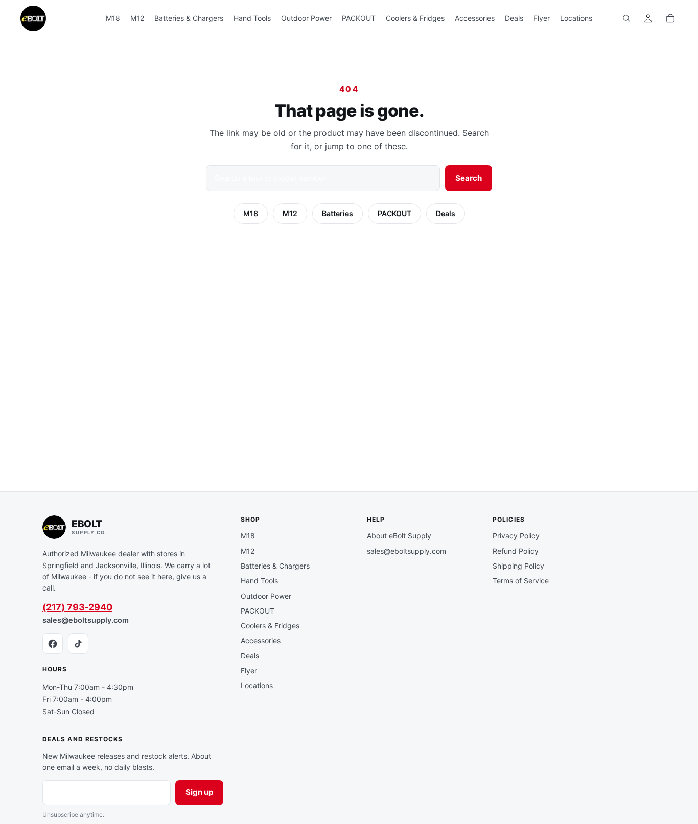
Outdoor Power (266, 596)
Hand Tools (259, 580)
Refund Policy (516, 551)
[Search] (626, 18)
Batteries (337, 213)
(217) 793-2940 (77, 607)
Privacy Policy (516, 535)
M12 (290, 213)
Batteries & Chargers (275, 565)
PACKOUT (394, 213)
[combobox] (323, 178)
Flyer (249, 670)
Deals (445, 213)
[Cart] (670, 18)
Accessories (261, 640)
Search (468, 178)
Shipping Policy (518, 565)
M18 (250, 213)
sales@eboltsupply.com (85, 620)
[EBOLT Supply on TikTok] (78, 643)
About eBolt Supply (399, 535)
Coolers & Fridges (270, 625)
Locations (257, 685)
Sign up (199, 792)
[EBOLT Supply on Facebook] (52, 643)
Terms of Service (521, 580)
